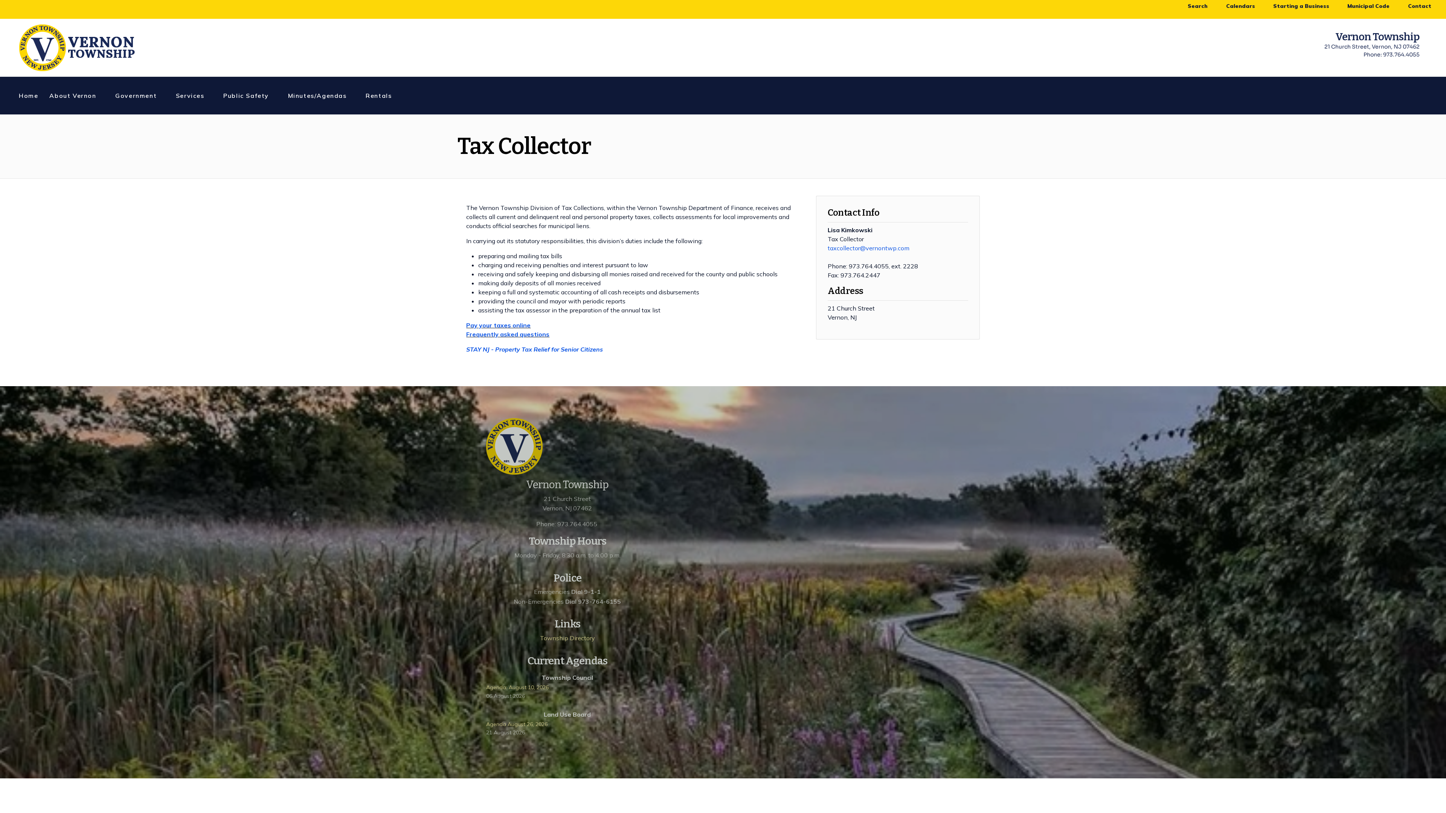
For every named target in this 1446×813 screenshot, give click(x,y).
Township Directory (567, 638)
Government (136, 95)
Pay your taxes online (498, 325)
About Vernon (72, 95)
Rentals (379, 95)
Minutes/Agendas (317, 95)
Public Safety (246, 95)
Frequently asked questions (507, 334)
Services (190, 95)
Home (28, 95)
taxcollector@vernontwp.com (868, 248)
